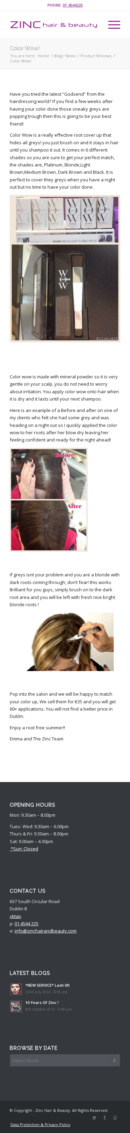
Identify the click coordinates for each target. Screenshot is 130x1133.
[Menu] (110, 24)
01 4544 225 (26, 923)
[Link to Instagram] (115, 1117)
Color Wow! (25, 48)
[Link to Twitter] (94, 1117)
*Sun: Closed (24, 849)
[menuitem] (38, 1124)
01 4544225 (73, 5)
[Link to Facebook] (104, 1117)
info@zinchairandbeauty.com (46, 931)
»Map (15, 916)
